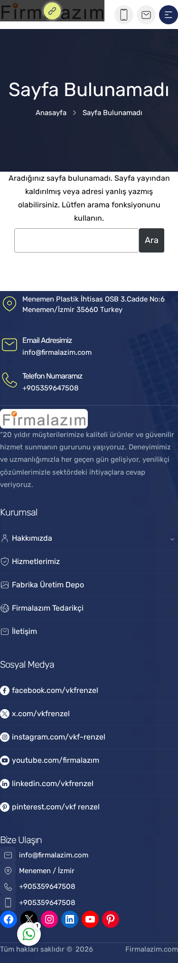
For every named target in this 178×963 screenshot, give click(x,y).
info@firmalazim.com (57, 352)
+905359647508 (50, 388)
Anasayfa (51, 112)
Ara (152, 240)
